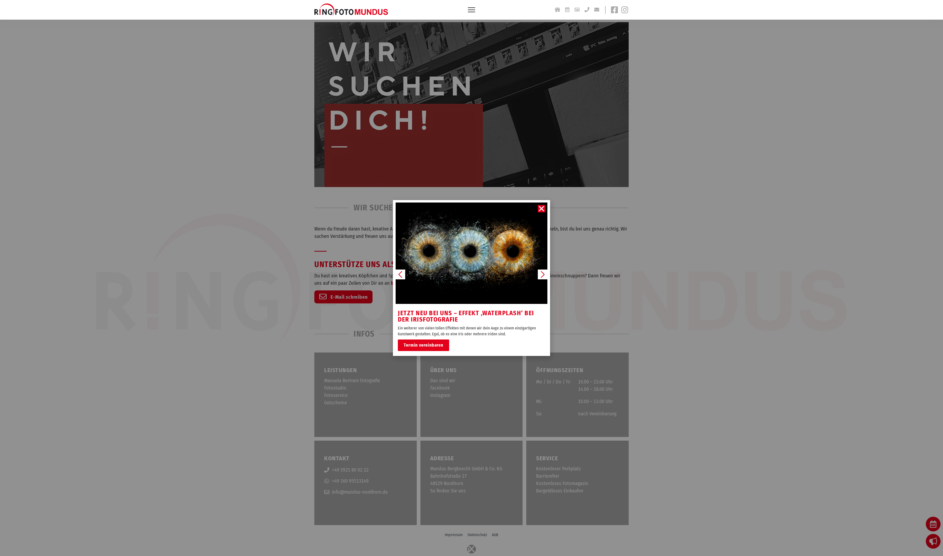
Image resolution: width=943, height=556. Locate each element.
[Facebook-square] (614, 10)
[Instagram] (625, 10)
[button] (541, 208)
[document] (471, 278)
